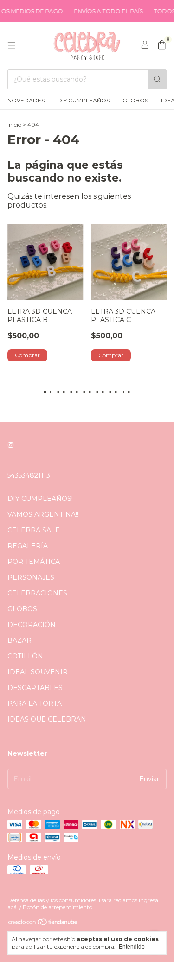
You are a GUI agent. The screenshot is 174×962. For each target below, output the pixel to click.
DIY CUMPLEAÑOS (84, 100)
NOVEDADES (26, 100)
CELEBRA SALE (33, 530)
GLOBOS (135, 100)
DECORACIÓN (31, 624)
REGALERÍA (27, 546)
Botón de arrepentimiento (57, 907)
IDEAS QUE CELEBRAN (46, 719)
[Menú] (11, 45)
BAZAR (19, 640)
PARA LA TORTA (34, 703)
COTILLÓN (25, 656)
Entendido (132, 946)
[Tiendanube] (43, 923)
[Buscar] (157, 79)
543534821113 (28, 475)
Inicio (14, 124)
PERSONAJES (30, 577)
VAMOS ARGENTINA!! (42, 514)
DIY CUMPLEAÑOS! (40, 498)
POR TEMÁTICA (33, 561)
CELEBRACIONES (37, 593)
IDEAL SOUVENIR (37, 672)
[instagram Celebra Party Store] (10, 445)
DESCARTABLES (35, 688)
